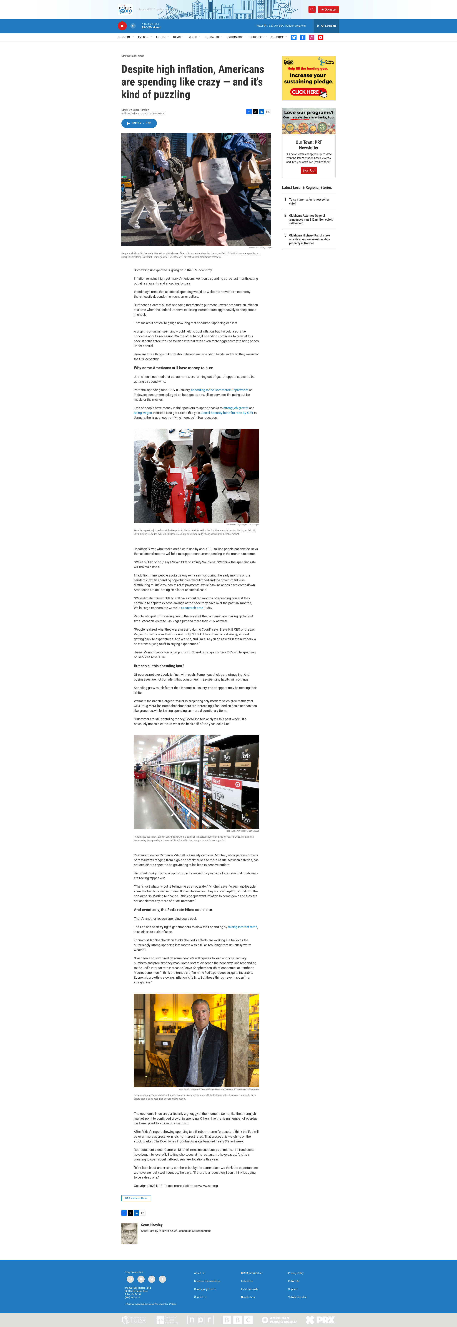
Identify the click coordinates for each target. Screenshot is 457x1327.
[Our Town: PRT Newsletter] (308, 121)
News (177, 37)
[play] (122, 26)
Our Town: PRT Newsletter (309, 145)
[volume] (133, 26)
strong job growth (235, 408)
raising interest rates (242, 927)
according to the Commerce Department (219, 390)
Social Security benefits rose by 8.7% (227, 413)
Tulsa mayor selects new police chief (309, 201)
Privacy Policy (296, 1273)
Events (143, 37)
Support (277, 37)
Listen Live (247, 1281)
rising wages (143, 413)
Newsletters (248, 1297)
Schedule (256, 37)
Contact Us (200, 1297)
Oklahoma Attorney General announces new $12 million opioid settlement (311, 219)
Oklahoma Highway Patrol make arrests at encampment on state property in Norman (309, 239)
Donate (330, 9)
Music (193, 37)
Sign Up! (309, 170)
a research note (192, 608)
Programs (234, 37)
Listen (160, 37)
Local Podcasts (249, 1289)
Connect (124, 37)
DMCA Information (251, 1273)
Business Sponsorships (207, 1281)
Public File (293, 1281)
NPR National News (132, 56)
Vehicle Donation (297, 1297)
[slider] (138, 26)
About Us (199, 1273)
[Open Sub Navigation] (133, 37)
